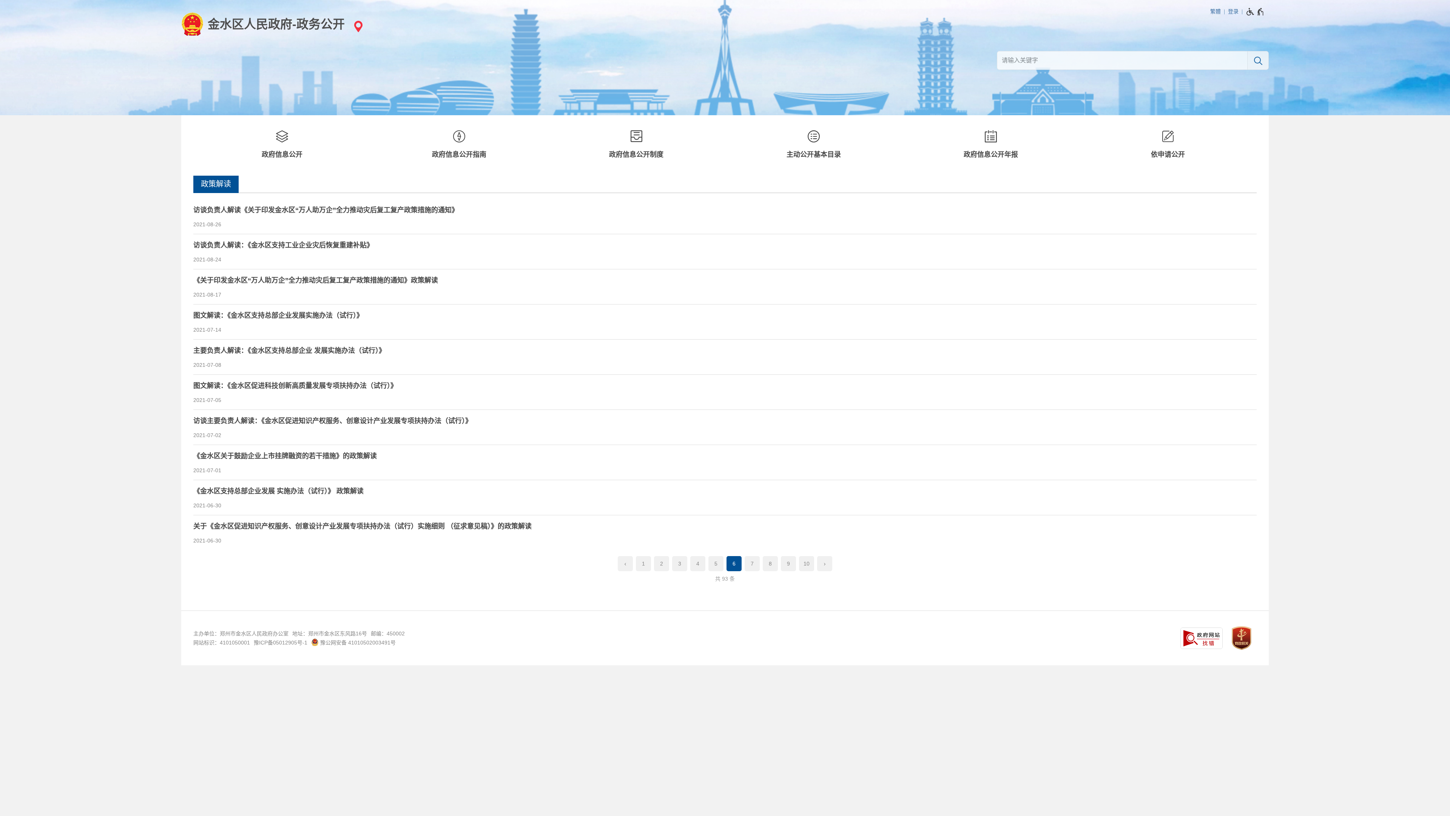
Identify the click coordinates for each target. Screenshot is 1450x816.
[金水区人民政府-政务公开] (263, 24)
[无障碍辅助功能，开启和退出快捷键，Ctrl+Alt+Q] (1255, 11)
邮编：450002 (388, 634)
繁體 (1215, 11)
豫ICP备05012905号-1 (280, 643)
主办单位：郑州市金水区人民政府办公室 (240, 634)
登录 (1233, 11)
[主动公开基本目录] (813, 145)
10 (807, 564)
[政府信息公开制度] (636, 145)
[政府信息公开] (281, 145)
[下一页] (824, 563)
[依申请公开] (1168, 145)
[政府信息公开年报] (990, 145)
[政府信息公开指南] (459, 145)
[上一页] (625, 563)
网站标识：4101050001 (221, 643)
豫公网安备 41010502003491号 (357, 643)
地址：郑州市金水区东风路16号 (329, 634)
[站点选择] (357, 26)
